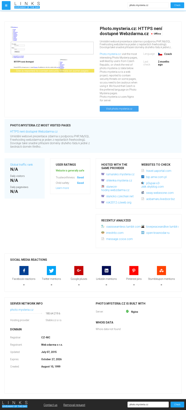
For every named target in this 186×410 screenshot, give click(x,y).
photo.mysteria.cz (21, 309)
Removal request (74, 405)
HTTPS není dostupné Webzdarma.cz (34, 131)
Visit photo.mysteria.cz (119, 108)
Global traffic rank (21, 164)
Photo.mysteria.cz (110, 54)
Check (177, 5)
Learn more (62, 188)
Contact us (50, 405)
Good (80, 177)
